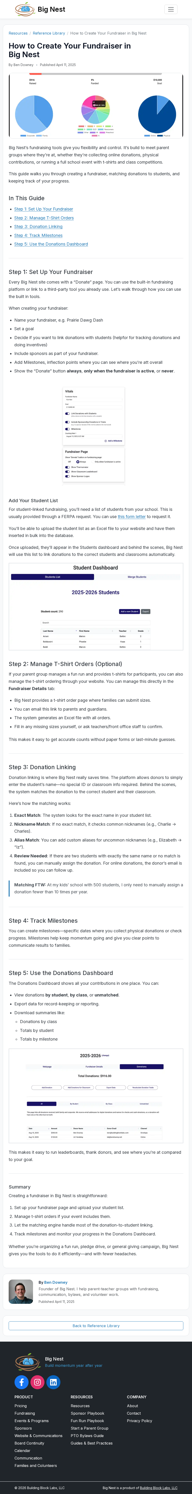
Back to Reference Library (96, 1325)
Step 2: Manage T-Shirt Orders (44, 217)
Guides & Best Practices (92, 1443)
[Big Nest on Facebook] (22, 1382)
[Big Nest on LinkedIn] (53, 1382)
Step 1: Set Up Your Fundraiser (43, 209)
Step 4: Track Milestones (38, 235)
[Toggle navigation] (170, 9)
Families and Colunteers (36, 1465)
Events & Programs (32, 1420)
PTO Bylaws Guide (87, 1435)
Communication (28, 1458)
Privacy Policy (139, 1420)
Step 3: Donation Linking (38, 226)
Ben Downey (55, 1282)
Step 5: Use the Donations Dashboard (51, 244)
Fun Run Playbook (87, 1420)
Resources (18, 33)
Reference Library (49, 33)
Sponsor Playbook (87, 1413)
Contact (134, 1413)
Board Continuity (29, 1443)
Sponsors (23, 1428)
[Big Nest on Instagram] (37, 1382)
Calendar (22, 1450)
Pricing (21, 1405)
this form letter (132, 516)
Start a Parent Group (89, 1428)
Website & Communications (39, 1435)
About (132, 1405)
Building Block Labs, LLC (158, 1488)
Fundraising (25, 1413)
